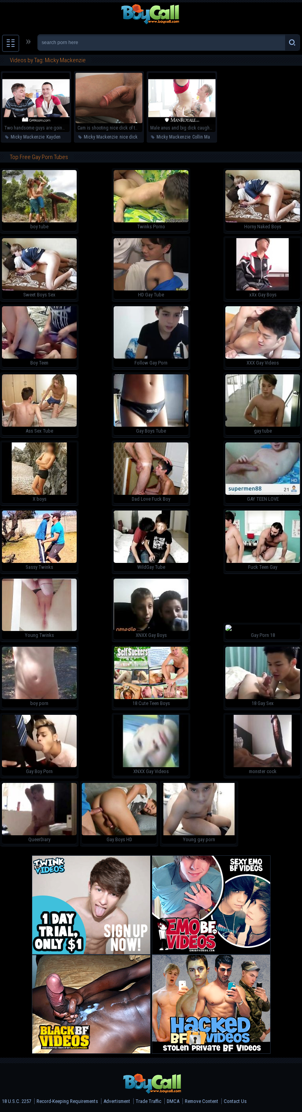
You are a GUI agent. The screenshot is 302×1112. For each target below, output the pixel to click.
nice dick (129, 137)
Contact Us (235, 1101)
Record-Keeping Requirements (67, 1101)
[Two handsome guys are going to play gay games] (36, 121)
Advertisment (116, 1101)
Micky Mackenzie (27, 137)
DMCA (173, 1101)
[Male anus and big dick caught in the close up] (181, 121)
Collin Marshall (206, 137)
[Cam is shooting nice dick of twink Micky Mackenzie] (109, 121)
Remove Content (201, 1101)
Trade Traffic (148, 1101)
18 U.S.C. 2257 (16, 1101)
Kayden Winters (61, 137)
